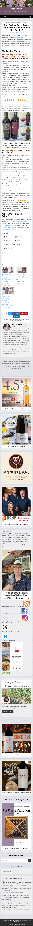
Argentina (10, 22)
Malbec (15, 22)
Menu (5, 17)
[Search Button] (30, 17)
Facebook (16, 313)
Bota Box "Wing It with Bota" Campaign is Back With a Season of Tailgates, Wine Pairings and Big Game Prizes (15, 897)
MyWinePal (16, 9)
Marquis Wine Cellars (18, 221)
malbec (27, 319)
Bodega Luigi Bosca (20, 319)
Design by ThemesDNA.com (17, 924)
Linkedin (17, 316)
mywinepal (12, 33)
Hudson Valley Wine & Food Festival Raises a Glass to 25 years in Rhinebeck (16, 883)
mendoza (12, 321)
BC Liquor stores (7, 225)
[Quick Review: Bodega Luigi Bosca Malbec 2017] (21, 270)
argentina (11, 319)
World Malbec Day (21, 22)
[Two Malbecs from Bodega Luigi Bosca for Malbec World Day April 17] (8, 270)
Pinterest (24, 313)
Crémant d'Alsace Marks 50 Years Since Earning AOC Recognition (16, 889)
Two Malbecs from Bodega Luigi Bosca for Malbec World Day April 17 (7, 277)
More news (5, 911)
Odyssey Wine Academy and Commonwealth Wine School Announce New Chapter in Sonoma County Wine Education (16, 905)
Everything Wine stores (9, 229)
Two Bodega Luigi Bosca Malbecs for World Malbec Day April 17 (16, 28)
